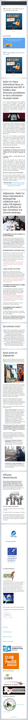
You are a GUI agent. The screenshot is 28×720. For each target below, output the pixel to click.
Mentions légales (14, 717)
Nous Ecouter (7, 637)
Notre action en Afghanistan (10, 354)
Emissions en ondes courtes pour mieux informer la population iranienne (14, 184)
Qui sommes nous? (11, 326)
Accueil (5, 627)
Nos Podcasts (7, 632)
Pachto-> (14, 75)
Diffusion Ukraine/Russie (10, 476)
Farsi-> (14, 31)
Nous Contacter (8, 641)
